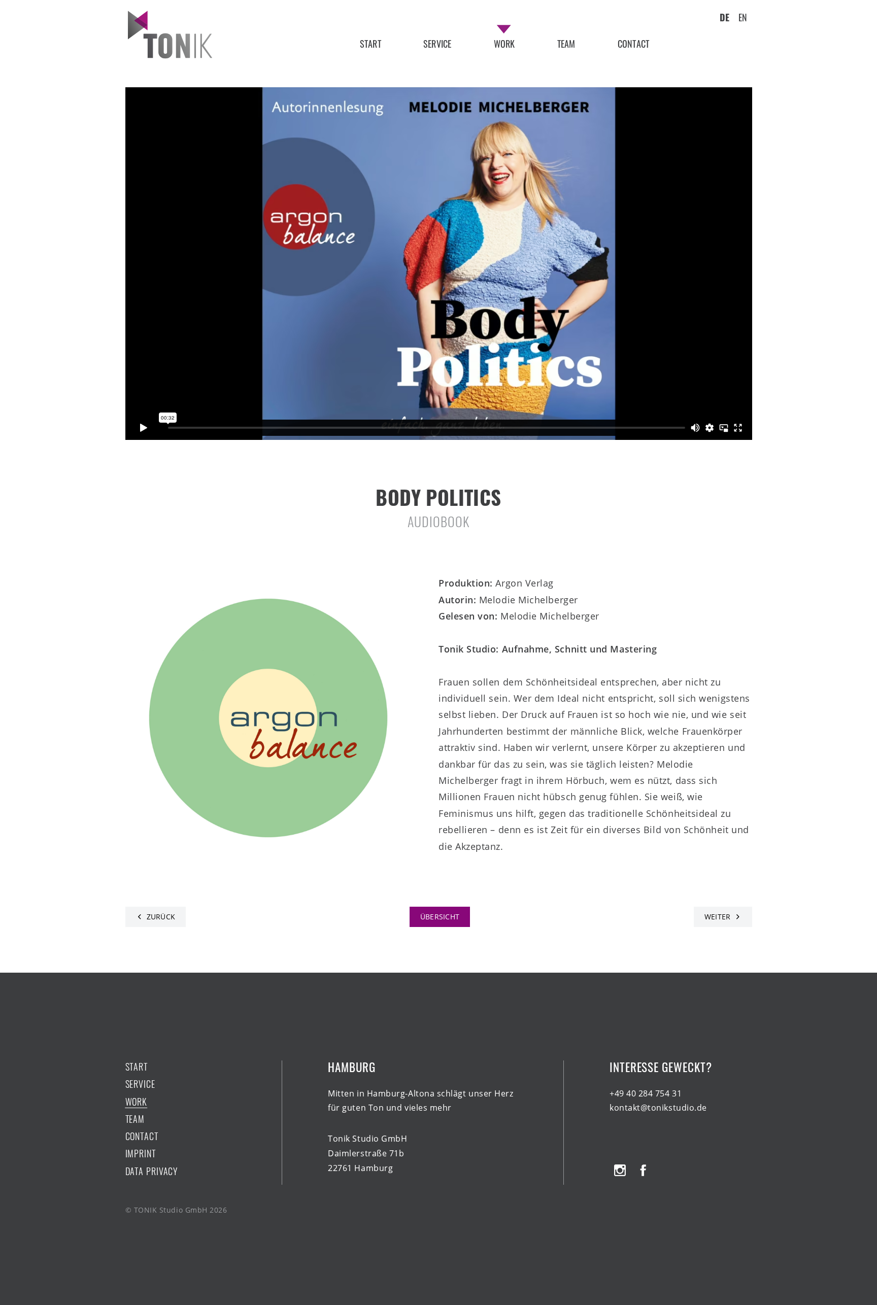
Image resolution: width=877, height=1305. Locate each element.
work (504, 43)
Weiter (717, 916)
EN (742, 17)
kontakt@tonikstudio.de (658, 1107)
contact (633, 43)
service (437, 43)
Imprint (140, 1153)
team (566, 43)
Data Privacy (151, 1171)
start (370, 43)
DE (724, 17)
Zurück (161, 916)
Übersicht (440, 916)
